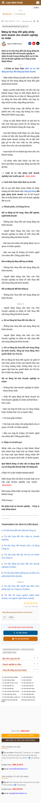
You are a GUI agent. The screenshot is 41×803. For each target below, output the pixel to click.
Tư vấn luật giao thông (28, 691)
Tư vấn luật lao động (8, 680)
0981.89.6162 (17, 789)
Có (4, 617)
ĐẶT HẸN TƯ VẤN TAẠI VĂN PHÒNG (20, 740)
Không (11, 617)
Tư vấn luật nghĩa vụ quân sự (11, 697)
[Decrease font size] (34, 21)
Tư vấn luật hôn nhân (28, 688)
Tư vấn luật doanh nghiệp (10, 677)
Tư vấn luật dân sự (8, 685)
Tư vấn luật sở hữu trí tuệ (10, 683)
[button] (37, 43)
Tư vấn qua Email (21, 639)
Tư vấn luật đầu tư (27, 677)
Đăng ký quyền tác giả (28, 700)
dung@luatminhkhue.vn (18, 793)
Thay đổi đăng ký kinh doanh (11, 649)
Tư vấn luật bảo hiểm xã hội (10, 691)
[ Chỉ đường (33, 758)
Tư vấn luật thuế (26, 680)
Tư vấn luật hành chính (9, 694)
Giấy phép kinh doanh (28, 649)
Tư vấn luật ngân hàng (28, 697)
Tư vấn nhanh (21, 633)
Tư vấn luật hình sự (27, 683)
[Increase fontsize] (37, 21)
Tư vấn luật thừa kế (27, 685)
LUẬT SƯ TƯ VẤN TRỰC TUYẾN (20, 735)
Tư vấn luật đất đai (8, 688)
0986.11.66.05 (17, 765)
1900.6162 (24, 731)
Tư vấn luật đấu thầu (28, 694)
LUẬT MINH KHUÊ (16, 2)
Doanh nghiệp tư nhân (10, 652)
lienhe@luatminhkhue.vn (18, 769)
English (36, 7)
